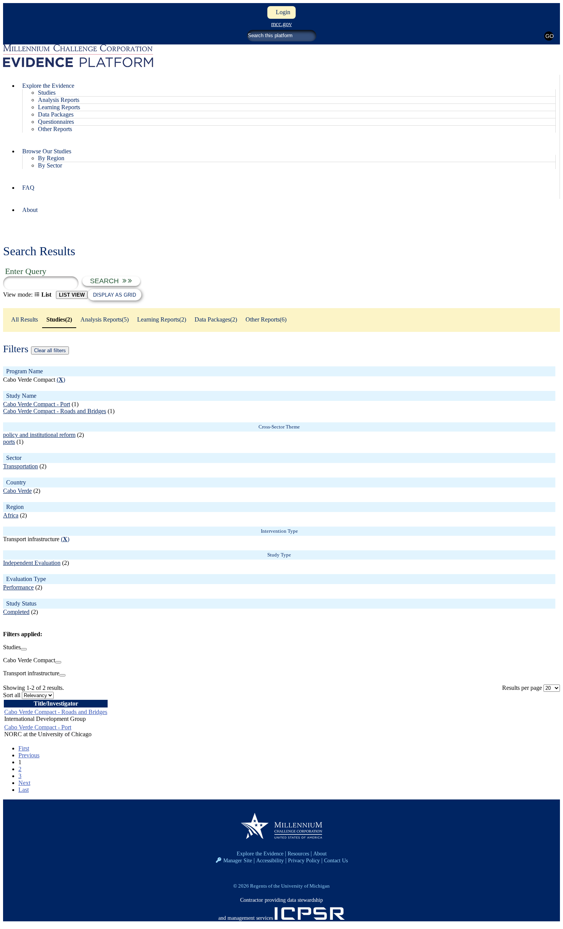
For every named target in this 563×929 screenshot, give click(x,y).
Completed (16, 612)
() (61, 379)
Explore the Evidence (260, 853)
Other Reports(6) (265, 319)
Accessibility (270, 860)
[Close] (24, 649)
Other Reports (55, 129)
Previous (28, 755)
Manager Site (237, 860)
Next (24, 783)
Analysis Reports (58, 100)
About (30, 210)
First (23, 748)
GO (549, 36)
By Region (51, 158)
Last (23, 789)
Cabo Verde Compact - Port (36, 404)
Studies (47, 92)
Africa (10, 515)
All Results (24, 319)
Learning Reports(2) (161, 319)
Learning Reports (59, 107)
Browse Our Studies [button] (46, 151)
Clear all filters (50, 350)
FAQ (28, 187)
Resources (298, 853)
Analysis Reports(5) (104, 319)
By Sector (50, 165)
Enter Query (25, 271)
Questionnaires (56, 121)
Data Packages (56, 114)
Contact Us (336, 860)
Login (281, 12)
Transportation (20, 466)
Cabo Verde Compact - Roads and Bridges (54, 411)
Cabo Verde (17, 490)
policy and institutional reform (39, 435)
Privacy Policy (304, 860)
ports (9, 441)
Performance (18, 587)
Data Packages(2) (216, 319)
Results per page (522, 687)
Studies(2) (59, 319)
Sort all (11, 695)
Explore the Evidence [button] (48, 85)
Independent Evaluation (32, 563)
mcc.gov (281, 24)
